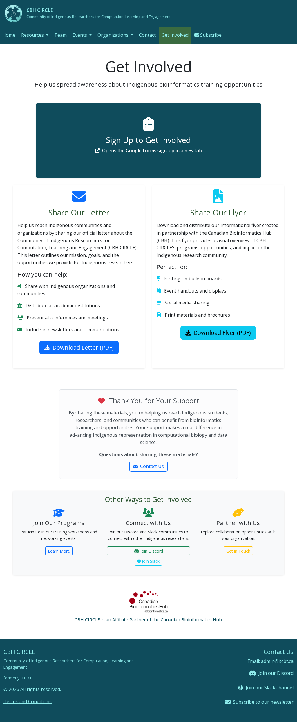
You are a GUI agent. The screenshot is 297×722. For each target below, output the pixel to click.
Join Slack (151, 561)
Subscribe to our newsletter (263, 702)
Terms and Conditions (27, 701)
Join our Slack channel (270, 687)
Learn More (59, 551)
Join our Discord (276, 673)
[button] (35, 35)
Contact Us (152, 466)
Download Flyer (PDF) (222, 333)
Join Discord (151, 551)
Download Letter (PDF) (83, 347)
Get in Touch (238, 551)
